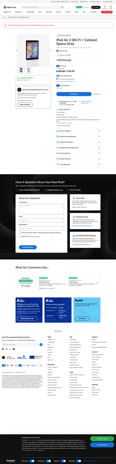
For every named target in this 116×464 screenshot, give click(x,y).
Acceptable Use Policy (76, 385)
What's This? (85, 103)
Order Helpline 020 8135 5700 (61, 1)
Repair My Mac (109, 1)
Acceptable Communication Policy (79, 387)
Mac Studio (49, 12)
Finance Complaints (75, 397)
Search (62, 7)
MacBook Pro (7, 12)
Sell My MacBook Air (75, 347)
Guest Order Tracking (97, 354)
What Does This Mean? (23, 80)
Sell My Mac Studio (75, 352)
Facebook (3, 357)
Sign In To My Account (79, 207)
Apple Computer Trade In (76, 367)
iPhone (77, 12)
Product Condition (52, 367)
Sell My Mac (73, 339)
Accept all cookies (102, 438)
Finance (50, 375)
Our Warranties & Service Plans (81, 226)
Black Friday (95, 392)
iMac (40, 12)
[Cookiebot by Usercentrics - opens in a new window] (10, 461)
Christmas (94, 394)
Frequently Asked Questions (99, 347)
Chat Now (75, 1)
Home (4, 17)
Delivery (50, 369)
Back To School (96, 389)
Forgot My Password (97, 380)
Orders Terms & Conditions (77, 375)
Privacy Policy (73, 377)
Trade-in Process (52, 380)
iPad (84, 12)
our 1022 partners (32, 440)
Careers (50, 392)
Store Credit (95, 372)
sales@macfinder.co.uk (26, 100)
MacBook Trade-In (75, 365)
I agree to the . (30, 236)
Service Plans (95, 369)
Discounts (50, 360)
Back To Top (58, 331)
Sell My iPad (73, 357)
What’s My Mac (52, 395)
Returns (94, 344)
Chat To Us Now (25, 105)
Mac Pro (58, 12)
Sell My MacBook (74, 342)
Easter (93, 387)
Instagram (6, 357)
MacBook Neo (30, 12)
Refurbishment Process (54, 377)
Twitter (10, 357)
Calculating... (59, 88)
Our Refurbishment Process (63, 123)
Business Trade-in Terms (76, 392)
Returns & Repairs (96, 367)
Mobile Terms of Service (76, 395)
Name (20, 216)
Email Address (23, 224)
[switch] (48, 461)
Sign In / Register (96, 357)
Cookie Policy (73, 380)
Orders (94, 362)
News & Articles (52, 390)
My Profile (94, 375)
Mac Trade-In (73, 362)
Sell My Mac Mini (74, 355)
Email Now (85, 1)
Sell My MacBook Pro (75, 344)
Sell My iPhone (74, 360)
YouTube (14, 357)
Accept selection (102, 444)
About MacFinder (52, 382)
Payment (50, 372)
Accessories (93, 12)
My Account (95, 359)
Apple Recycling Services (54, 387)
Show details (88, 461)
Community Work (52, 385)
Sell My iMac (73, 349)
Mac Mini (67, 12)
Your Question (23, 202)
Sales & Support (97, 1)
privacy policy (35, 236)
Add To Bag (74, 94)
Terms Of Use (73, 382)
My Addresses (95, 377)
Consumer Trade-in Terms (77, 390)
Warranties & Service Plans (99, 342)
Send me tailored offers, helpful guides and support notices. (41, 233)
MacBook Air (18, 12)
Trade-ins (94, 364)
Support (94, 339)
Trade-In (96, 7)
